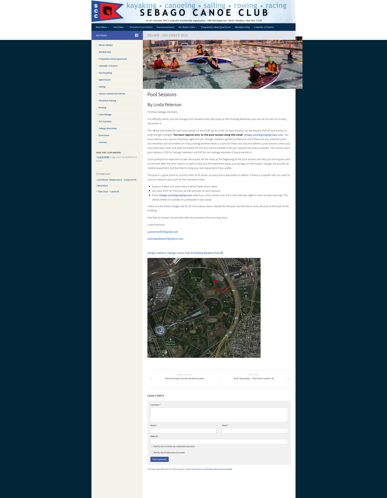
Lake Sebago (105, 114)
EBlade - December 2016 (167, 35)
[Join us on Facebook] (136, 35)
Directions (104, 135)
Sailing (102, 86)
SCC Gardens (105, 121)
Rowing (102, 107)
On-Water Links (186, 27)
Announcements (165, 27)
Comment (155, 404)
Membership (105, 51)
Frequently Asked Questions (216, 27)
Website (154, 436)
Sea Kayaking (105, 72)
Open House (105, 79)
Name (153, 425)
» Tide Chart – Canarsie (107, 191)
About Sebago (106, 45)
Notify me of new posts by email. (169, 452)
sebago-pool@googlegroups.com (263, 134)
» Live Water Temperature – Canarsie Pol (116, 179)
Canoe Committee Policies (112, 93)
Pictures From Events (141, 27)
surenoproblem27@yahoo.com (165, 238)
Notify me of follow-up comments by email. (174, 446)
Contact (103, 142)
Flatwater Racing (107, 100)
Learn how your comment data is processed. (209, 469)
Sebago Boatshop (108, 128)
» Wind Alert (102, 185)
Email (225, 425)
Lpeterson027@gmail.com (162, 231)
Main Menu (101, 27)
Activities (118, 27)
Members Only (242, 27)
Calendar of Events (264, 27)
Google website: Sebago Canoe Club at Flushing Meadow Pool (183, 253)
